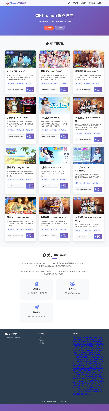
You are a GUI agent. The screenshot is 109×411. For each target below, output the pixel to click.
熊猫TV (79, 344)
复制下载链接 (31, 89)
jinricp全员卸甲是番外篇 (92, 353)
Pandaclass (76, 366)
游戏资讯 (92, 3)
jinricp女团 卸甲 (87, 359)
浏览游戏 (49, 28)
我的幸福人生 (84, 372)
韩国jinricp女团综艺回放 (84, 346)
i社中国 (86, 374)
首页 (68, 3)
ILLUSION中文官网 (86, 385)
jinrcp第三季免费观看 (85, 350)
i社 (78, 374)
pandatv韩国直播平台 (88, 344)
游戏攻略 (84, 3)
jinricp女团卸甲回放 (79, 353)
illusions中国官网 (96, 390)
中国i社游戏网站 (85, 394)
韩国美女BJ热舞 (97, 363)
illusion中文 (76, 385)
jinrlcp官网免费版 (80, 363)
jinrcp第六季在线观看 (81, 361)
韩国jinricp (99, 357)
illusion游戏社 (79, 381)
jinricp (75, 339)
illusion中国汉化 (97, 383)
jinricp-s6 (76, 337)
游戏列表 (75, 3)
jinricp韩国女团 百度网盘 (91, 342)
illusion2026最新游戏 (79, 392)
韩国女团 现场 (79, 342)
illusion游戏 (79, 376)
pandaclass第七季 (86, 368)
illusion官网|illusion (85, 383)
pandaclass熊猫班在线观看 (88, 366)
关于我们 (100, 3)
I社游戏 (81, 374)
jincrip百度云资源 (78, 357)
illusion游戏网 (94, 387)
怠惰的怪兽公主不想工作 (84, 370)
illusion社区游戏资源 (83, 387)
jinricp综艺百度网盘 (94, 355)
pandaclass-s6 (83, 337)
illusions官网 (87, 390)
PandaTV (100, 337)
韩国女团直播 (92, 337)
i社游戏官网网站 (88, 376)
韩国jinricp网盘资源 (90, 357)
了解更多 (60, 28)
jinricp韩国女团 (82, 339)
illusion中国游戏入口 (90, 381)
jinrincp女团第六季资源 (80, 355)
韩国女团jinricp (77, 359)
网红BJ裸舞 (89, 363)
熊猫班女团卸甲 (97, 350)
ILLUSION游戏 (96, 385)
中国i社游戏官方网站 (83, 379)
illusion (91, 374)
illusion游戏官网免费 (92, 392)
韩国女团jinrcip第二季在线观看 (85, 348)
